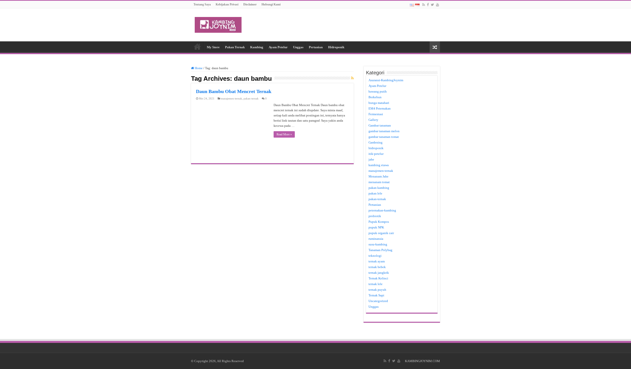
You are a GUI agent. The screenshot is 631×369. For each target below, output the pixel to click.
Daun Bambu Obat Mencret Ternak (233, 91)
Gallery (373, 120)
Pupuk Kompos (378, 222)
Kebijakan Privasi (227, 4)
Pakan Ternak (235, 47)
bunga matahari (378, 103)
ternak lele (375, 284)
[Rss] (423, 5)
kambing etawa (378, 165)
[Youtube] (437, 5)
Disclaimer (250, 4)
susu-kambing (377, 244)
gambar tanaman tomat (383, 137)
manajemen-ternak (231, 98)
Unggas (298, 47)
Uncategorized (378, 301)
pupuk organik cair (381, 233)
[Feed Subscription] (352, 78)
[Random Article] (435, 47)
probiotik (374, 216)
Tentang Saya (202, 4)
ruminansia (375, 239)
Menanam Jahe (378, 176)
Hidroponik (336, 47)
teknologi (375, 255)
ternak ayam (376, 261)
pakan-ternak (251, 98)
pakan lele (375, 193)
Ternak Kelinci (378, 278)
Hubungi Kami (271, 4)
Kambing (256, 47)
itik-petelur (376, 154)
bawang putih (377, 91)
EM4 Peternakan (379, 108)
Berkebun (375, 97)
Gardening (375, 142)
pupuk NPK (376, 227)
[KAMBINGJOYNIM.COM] (218, 24)
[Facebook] (427, 5)
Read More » (284, 134)
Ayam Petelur (278, 47)
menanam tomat (379, 182)
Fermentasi (375, 114)
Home (197, 46)
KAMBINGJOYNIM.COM (422, 361)
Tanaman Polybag (380, 250)
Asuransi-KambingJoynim (385, 80)
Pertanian (316, 47)
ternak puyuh (377, 289)
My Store (213, 47)
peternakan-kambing (382, 210)
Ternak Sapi (376, 295)
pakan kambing (378, 188)
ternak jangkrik (378, 272)
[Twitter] (432, 5)
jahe (371, 159)
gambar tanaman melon (384, 131)
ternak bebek (377, 267)
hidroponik (376, 148)
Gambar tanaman (379, 125)
